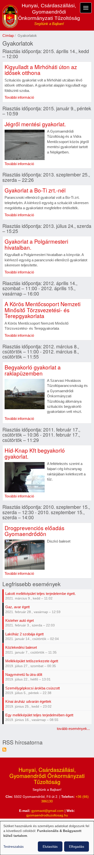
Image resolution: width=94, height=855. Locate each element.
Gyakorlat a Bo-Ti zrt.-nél (35, 190)
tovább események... (73, 729)
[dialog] (47, 838)
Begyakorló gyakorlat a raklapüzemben (33, 370)
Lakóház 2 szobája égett (24, 634)
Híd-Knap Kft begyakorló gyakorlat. (35, 453)
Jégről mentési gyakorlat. (35, 124)
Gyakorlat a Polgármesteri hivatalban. (36, 244)
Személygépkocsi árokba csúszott (32, 688)
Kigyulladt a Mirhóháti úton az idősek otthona (41, 70)
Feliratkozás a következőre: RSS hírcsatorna (4, 749)
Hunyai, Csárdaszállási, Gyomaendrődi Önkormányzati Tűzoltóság (49, 12)
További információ (19, 97)
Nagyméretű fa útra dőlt (23, 674)
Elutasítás (50, 846)
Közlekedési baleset (21, 647)
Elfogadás (76, 846)
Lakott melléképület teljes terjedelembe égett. (40, 593)
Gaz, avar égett (17, 607)
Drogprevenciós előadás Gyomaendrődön (34, 531)
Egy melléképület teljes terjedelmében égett (39, 715)
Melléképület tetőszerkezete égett (31, 661)
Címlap (8, 35)
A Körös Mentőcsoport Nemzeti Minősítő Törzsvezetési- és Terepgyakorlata (43, 310)
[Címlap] (10, 16)
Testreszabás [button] (13, 846)
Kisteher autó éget (19, 620)
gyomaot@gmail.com (47, 811)
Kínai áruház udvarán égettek (28, 701)
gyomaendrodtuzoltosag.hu (47, 815)
